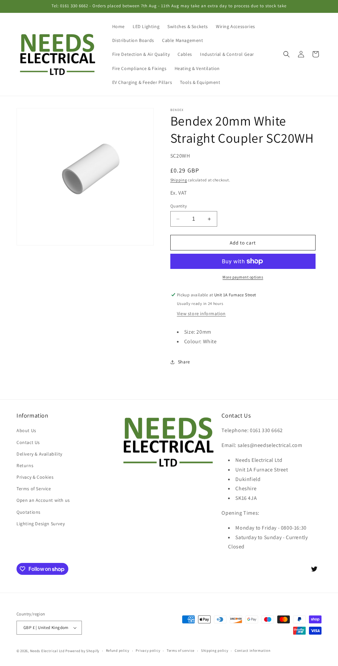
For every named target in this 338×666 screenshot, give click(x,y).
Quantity (178, 206)
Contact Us (28, 442)
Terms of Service (34, 489)
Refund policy (117, 650)
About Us (26, 430)
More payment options (242, 277)
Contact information (252, 650)
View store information (201, 313)
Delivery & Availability (39, 454)
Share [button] (184, 362)
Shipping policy (214, 650)
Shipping (178, 179)
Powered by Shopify (82, 650)
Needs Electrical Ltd (47, 650)
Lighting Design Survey (41, 524)
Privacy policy (148, 650)
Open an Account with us (43, 500)
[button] (286, 54)
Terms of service (180, 650)
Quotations (29, 512)
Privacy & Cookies (35, 477)
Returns (25, 465)
